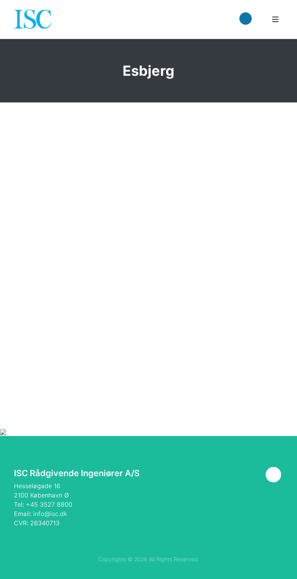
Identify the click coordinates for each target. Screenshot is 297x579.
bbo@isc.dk (241, 337)
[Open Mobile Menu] (275, 19)
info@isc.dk (50, 514)
